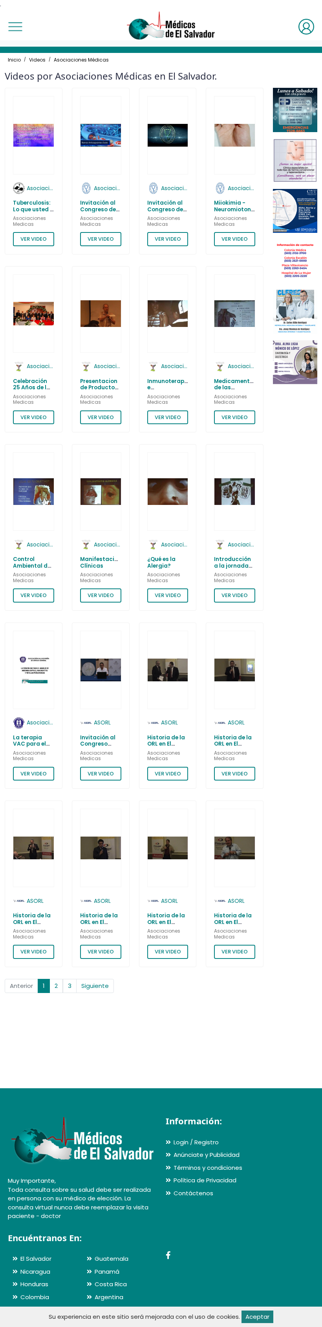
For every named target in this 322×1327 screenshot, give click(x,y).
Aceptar (257, 1316)
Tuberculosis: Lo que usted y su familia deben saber (33, 212)
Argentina (109, 1297)
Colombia (34, 1297)
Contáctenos (193, 1193)
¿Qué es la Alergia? (161, 562)
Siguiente (95, 986)
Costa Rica (111, 1284)
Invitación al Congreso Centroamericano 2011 (105, 747)
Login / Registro (196, 1142)
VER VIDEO (33, 239)
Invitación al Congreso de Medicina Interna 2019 (98, 212)
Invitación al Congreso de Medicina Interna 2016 (165, 212)
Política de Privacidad (205, 1180)
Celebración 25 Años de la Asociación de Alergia (33, 391)
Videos (37, 59)
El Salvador (35, 1258)
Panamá (107, 1271)
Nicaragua (35, 1271)
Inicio (14, 59)
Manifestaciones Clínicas (104, 562)
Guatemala (111, 1258)
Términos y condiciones (208, 1168)
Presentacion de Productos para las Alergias (99, 391)
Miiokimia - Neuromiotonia (235, 206)
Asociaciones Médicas (81, 59)
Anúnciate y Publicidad (207, 1155)
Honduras (34, 1284)
